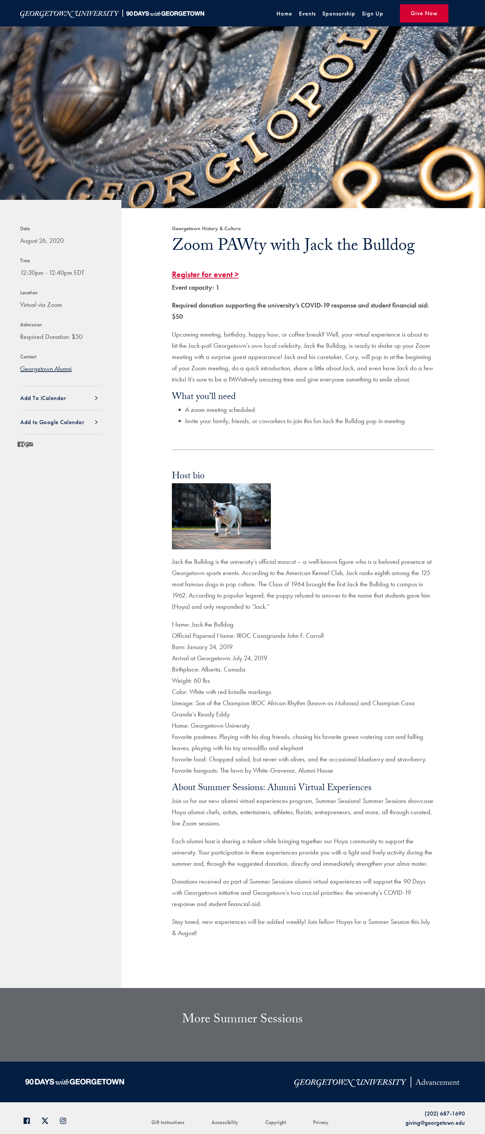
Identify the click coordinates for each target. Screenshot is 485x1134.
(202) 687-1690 (445, 1113)
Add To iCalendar (43, 398)
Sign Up (372, 13)
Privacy (321, 1122)
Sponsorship (338, 13)
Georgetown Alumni (46, 368)
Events (307, 13)
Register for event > (205, 274)
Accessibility (224, 1122)
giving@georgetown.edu (435, 1122)
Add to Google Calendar (52, 422)
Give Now (424, 13)
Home (284, 13)
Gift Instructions (167, 1122)
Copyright (275, 1122)
